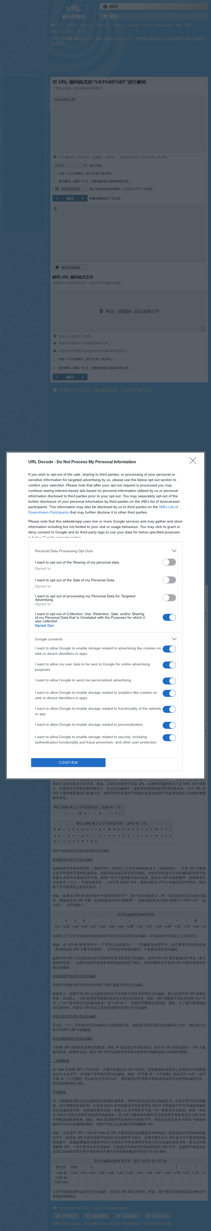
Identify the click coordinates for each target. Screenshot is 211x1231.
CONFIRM (68, 763)
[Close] (194, 462)
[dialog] (105, 615)
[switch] (169, 562)
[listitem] (105, 550)
